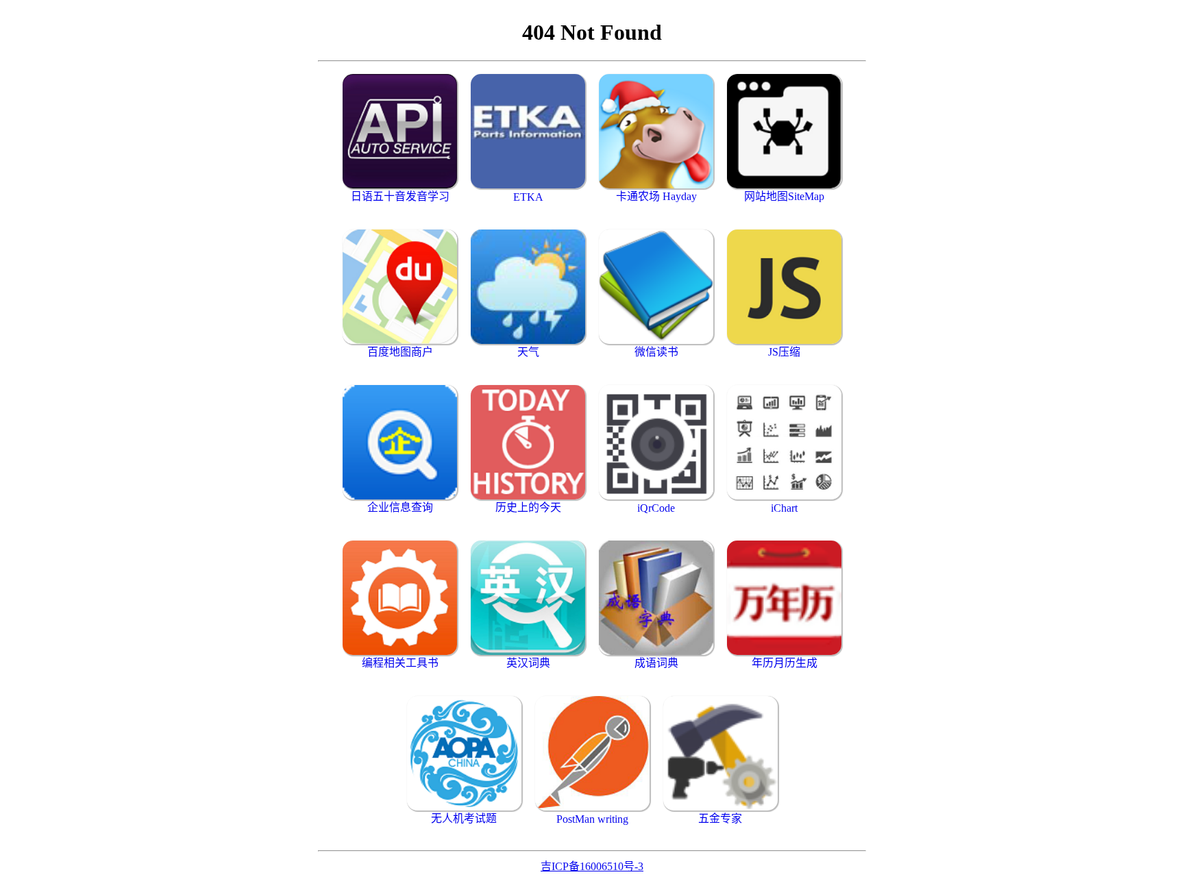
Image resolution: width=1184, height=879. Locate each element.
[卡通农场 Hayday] (656, 131)
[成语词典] (656, 598)
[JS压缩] (784, 287)
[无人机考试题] (464, 753)
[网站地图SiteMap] (784, 131)
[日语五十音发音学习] (400, 131)
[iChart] (784, 442)
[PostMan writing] (592, 753)
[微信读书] (656, 287)
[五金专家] (720, 753)
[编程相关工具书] (400, 598)
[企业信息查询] (400, 442)
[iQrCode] (656, 442)
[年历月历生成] (784, 598)
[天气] (528, 287)
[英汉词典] (528, 598)
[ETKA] (528, 131)
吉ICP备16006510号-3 (592, 866)
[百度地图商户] (400, 287)
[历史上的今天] (528, 442)
